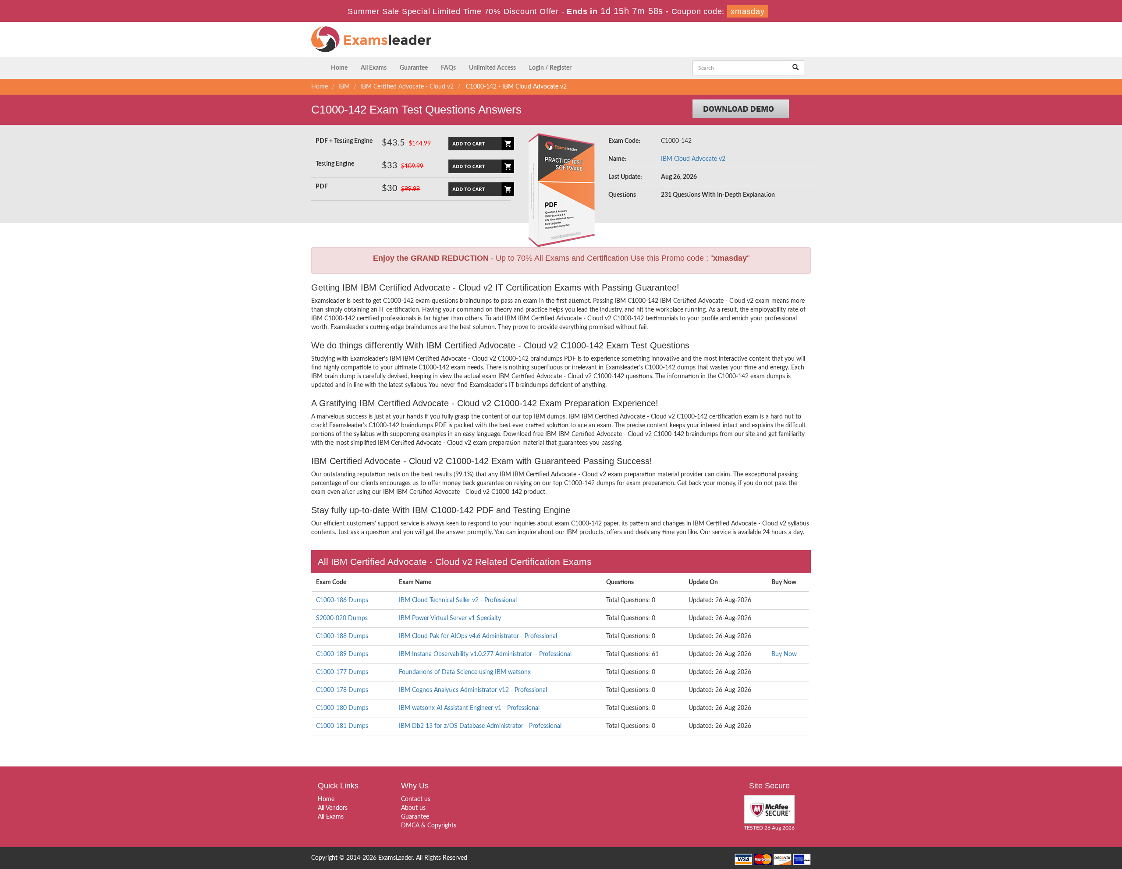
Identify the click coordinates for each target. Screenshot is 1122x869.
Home (339, 68)
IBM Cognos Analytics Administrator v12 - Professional (473, 690)
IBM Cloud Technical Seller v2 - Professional (458, 600)
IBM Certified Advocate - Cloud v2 (407, 87)
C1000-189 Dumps (342, 654)
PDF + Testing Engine (344, 141)
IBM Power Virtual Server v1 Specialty (450, 618)
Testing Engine (335, 164)
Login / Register (550, 68)
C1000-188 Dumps (342, 636)
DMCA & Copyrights (428, 826)
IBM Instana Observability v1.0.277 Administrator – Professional (485, 654)
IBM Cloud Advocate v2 (693, 159)
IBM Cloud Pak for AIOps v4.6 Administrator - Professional (478, 636)
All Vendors (333, 808)
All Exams (374, 68)
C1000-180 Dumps (342, 708)
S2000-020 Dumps (342, 618)
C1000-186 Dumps (342, 600)
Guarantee (414, 68)
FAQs (448, 68)
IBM (344, 87)
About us (413, 808)
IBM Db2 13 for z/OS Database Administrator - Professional (480, 726)
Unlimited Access (492, 68)
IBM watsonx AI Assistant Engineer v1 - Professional (469, 708)
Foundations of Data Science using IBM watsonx (465, 672)
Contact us (415, 799)
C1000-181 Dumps (342, 726)
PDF (322, 187)
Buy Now (784, 654)
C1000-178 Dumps (342, 690)
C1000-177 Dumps (342, 672)
